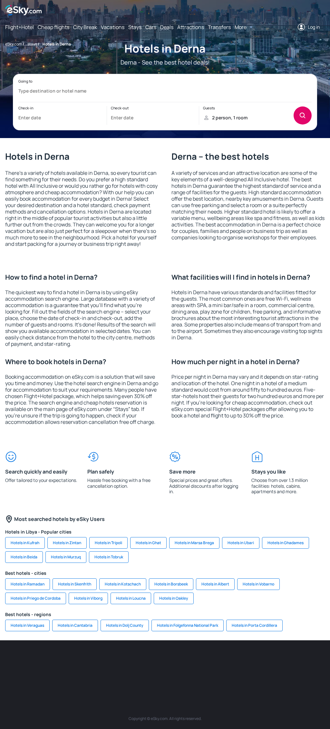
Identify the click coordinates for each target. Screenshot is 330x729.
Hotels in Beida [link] (24, 557)
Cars (150, 27)
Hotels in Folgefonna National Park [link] (187, 625)
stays (32, 44)
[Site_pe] (87, 659)
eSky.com (13, 44)
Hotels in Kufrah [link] (25, 542)
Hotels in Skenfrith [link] (74, 584)
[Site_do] (223, 659)
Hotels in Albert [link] (215, 584)
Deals (166, 27)
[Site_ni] (281, 659)
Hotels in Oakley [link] (173, 598)
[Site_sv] (262, 659)
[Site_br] (10, 659)
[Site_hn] (320, 659)
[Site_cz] (126, 659)
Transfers (219, 27)
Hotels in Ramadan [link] (27, 584)
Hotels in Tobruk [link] (108, 557)
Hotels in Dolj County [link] (124, 625)
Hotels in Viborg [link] (88, 598)
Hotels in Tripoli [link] (108, 542)
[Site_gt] (300, 659)
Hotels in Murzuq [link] (66, 557)
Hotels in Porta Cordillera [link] (254, 625)
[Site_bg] (49, 659)
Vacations (112, 27)
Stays (134, 27)
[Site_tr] (107, 659)
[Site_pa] (242, 659)
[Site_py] (165, 675)
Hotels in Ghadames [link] (285, 542)
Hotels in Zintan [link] (67, 542)
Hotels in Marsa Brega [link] (194, 542)
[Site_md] (145, 659)
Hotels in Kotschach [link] (123, 584)
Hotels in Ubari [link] (241, 542)
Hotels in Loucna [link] (131, 598)
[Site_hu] (184, 659)
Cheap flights (53, 27)
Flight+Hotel (19, 27)
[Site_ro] (29, 659)
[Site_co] (204, 659)
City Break (85, 27)
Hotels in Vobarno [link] (258, 584)
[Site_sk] (165, 659)
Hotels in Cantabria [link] (75, 625)
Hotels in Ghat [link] (148, 542)
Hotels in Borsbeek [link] (171, 584)
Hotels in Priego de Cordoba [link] (36, 598)
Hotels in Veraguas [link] (27, 625)
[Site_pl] (68, 659)
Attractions (190, 27)
